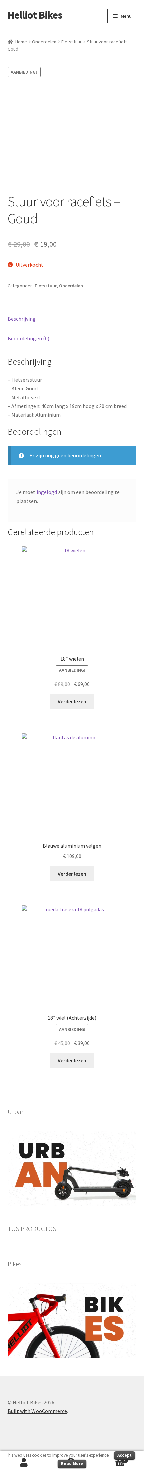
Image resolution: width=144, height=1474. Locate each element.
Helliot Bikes (35, 15)
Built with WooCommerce (37, 1411)
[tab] (72, 319)
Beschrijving (22, 318)
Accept (124, 1455)
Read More (72, 1463)
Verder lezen (72, 701)
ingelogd (47, 492)
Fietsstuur (71, 42)
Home (21, 42)
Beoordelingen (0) (28, 338)
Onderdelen (44, 42)
